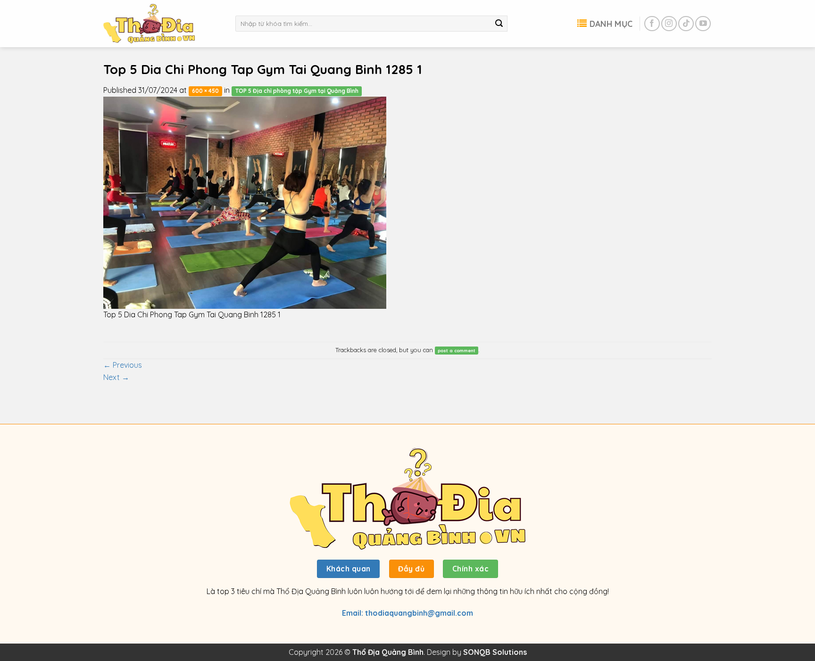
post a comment (456, 350)
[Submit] (499, 24)
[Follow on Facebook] (652, 24)
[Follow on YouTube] (703, 24)
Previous (122, 365)
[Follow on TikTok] (686, 24)
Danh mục (611, 23)
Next (116, 377)
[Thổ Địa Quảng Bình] (162, 23)
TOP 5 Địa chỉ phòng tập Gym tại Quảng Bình (296, 90)
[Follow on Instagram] (669, 24)
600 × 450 (205, 90)
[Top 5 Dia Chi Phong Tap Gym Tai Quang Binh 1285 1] (244, 202)
